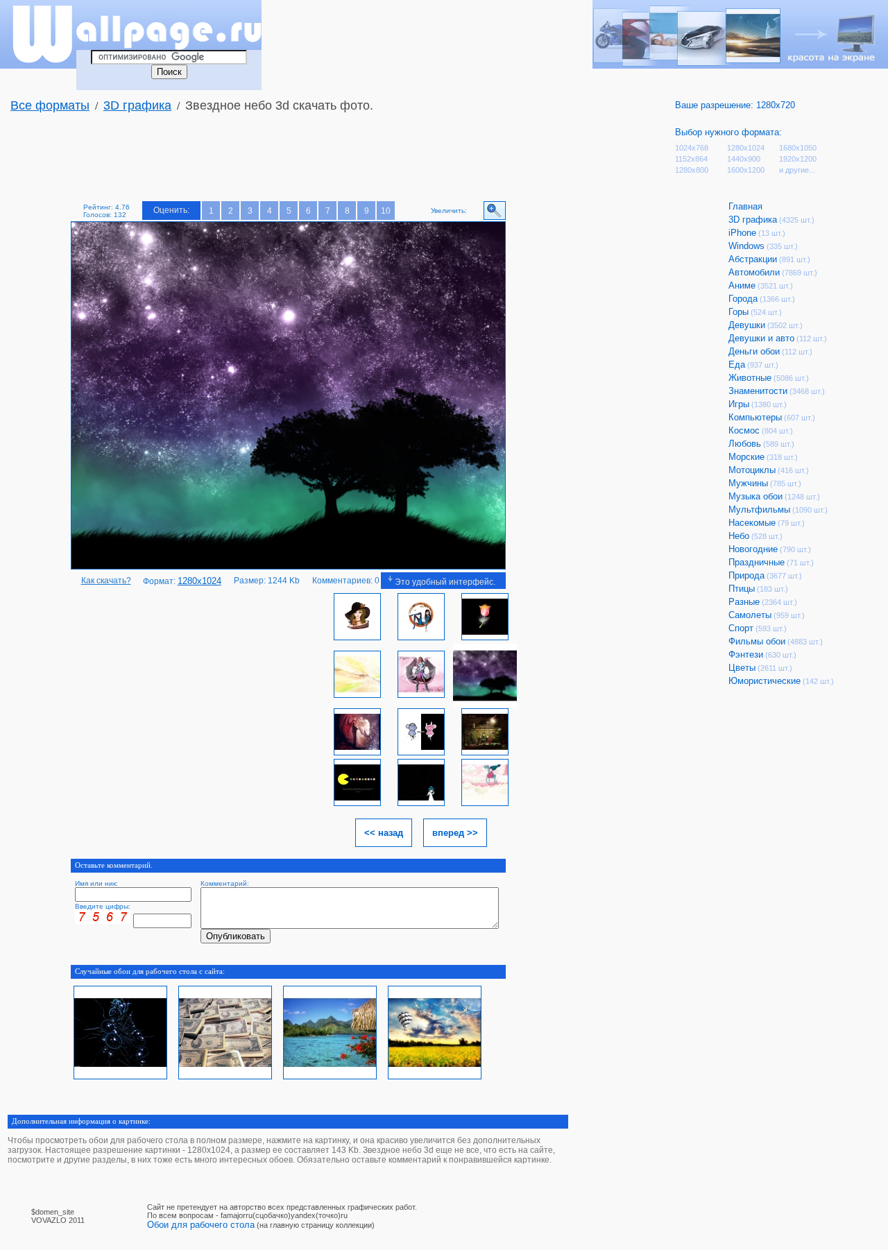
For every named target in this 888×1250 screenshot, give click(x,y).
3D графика (137, 105)
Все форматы (49, 105)
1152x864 (691, 159)
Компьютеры (755, 417)
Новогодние (753, 549)
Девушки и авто (761, 338)
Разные (744, 602)
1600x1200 (746, 170)
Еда (736, 364)
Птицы (741, 588)
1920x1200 (798, 159)
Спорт (740, 628)
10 (386, 211)
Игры (738, 404)
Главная (745, 206)
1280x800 (691, 170)
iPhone (742, 233)
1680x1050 (798, 148)
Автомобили (754, 272)
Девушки (746, 325)
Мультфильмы (759, 509)
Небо (738, 536)
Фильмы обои (756, 641)
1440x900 (743, 159)
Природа (746, 575)
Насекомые (752, 522)
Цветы (741, 667)
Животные (749, 378)
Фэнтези (745, 654)
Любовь (744, 443)
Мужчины (748, 483)
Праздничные (756, 562)
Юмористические (764, 681)
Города (743, 298)
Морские (746, 457)
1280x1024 (746, 148)
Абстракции (752, 259)
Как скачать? (106, 580)
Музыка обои (755, 496)
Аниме (741, 285)
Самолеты (749, 615)
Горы (738, 312)
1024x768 (691, 148)
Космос (744, 430)
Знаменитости (757, 391)
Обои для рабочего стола (201, 1224)
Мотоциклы (752, 470)
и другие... (797, 170)
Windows (746, 246)
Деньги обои (754, 351)
